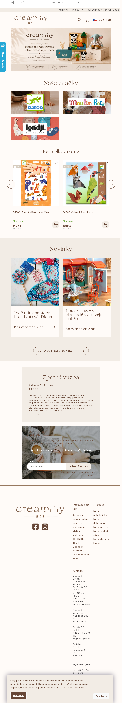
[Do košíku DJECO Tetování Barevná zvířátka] (55, 224)
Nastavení (18, 695)
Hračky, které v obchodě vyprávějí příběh (83, 315)
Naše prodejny (81, 519)
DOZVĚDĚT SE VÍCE (29, 327)
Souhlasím (101, 696)
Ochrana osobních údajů (78, 538)
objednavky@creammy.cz (81, 664)
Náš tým (77, 523)
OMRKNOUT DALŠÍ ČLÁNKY (55, 350)
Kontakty (58, 2)
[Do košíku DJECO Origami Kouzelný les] (105, 224)
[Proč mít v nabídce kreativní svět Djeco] (35, 282)
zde (83, 687)
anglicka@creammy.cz (81, 638)
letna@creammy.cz (81, 604)
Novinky (61, 249)
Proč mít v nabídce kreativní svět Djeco (33, 315)
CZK (101, 20)
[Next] (111, 184)
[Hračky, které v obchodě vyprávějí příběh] (87, 282)
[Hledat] (80, 20)
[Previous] (11, 184)
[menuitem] (63, 10)
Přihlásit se (79, 466)
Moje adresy (100, 527)
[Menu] (72, 20)
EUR (108, 20)
